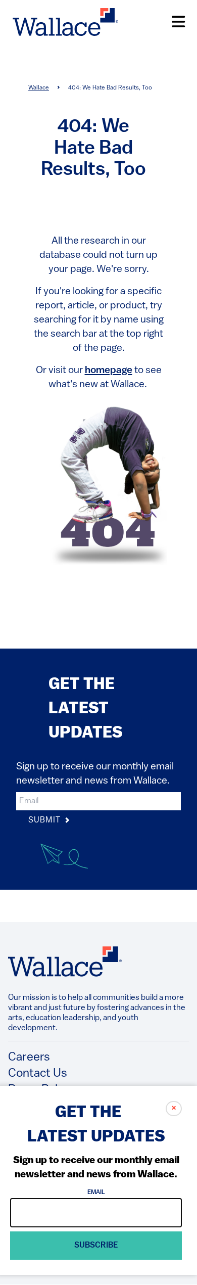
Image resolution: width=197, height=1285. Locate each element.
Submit (45, 820)
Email (96, 1192)
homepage (108, 370)
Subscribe (96, 1246)
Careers (29, 1057)
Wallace (38, 88)
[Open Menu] (178, 22)
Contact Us (37, 1074)
